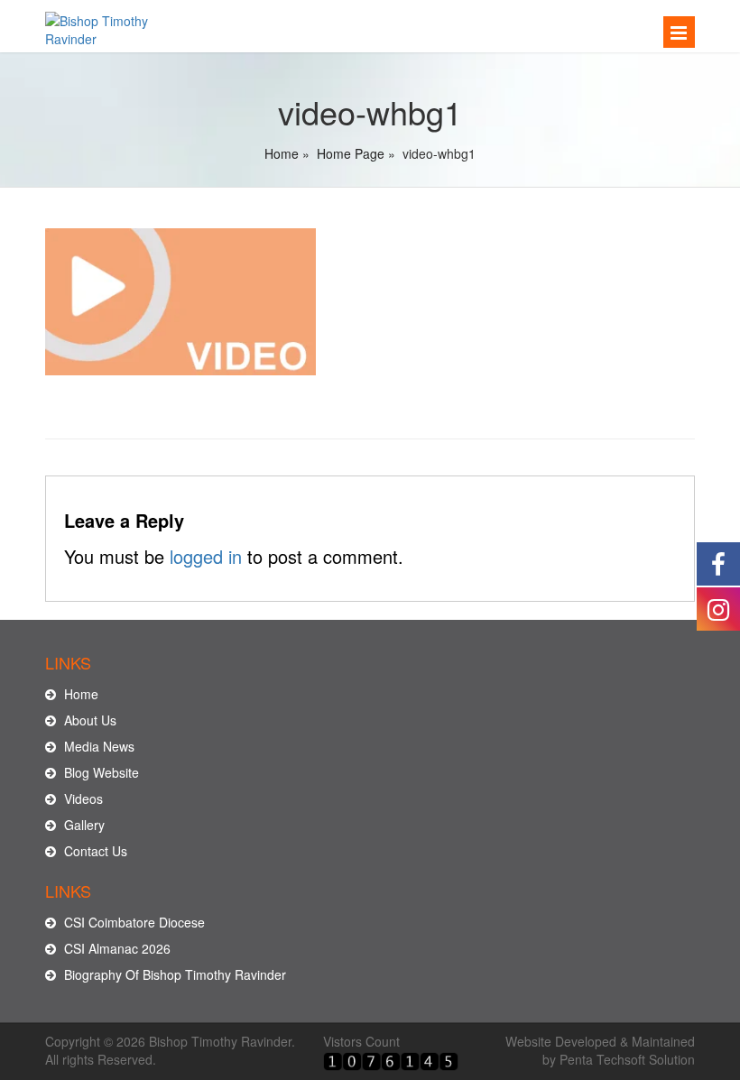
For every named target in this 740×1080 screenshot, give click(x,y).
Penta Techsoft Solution (627, 1059)
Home (281, 153)
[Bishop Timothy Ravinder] (119, 24)
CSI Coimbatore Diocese (132, 922)
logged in (206, 556)
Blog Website (99, 772)
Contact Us (93, 851)
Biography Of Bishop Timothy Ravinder (173, 974)
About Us (88, 720)
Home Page (350, 153)
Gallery (82, 825)
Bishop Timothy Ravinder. (222, 1041)
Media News (97, 746)
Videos (81, 798)
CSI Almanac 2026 (115, 948)
